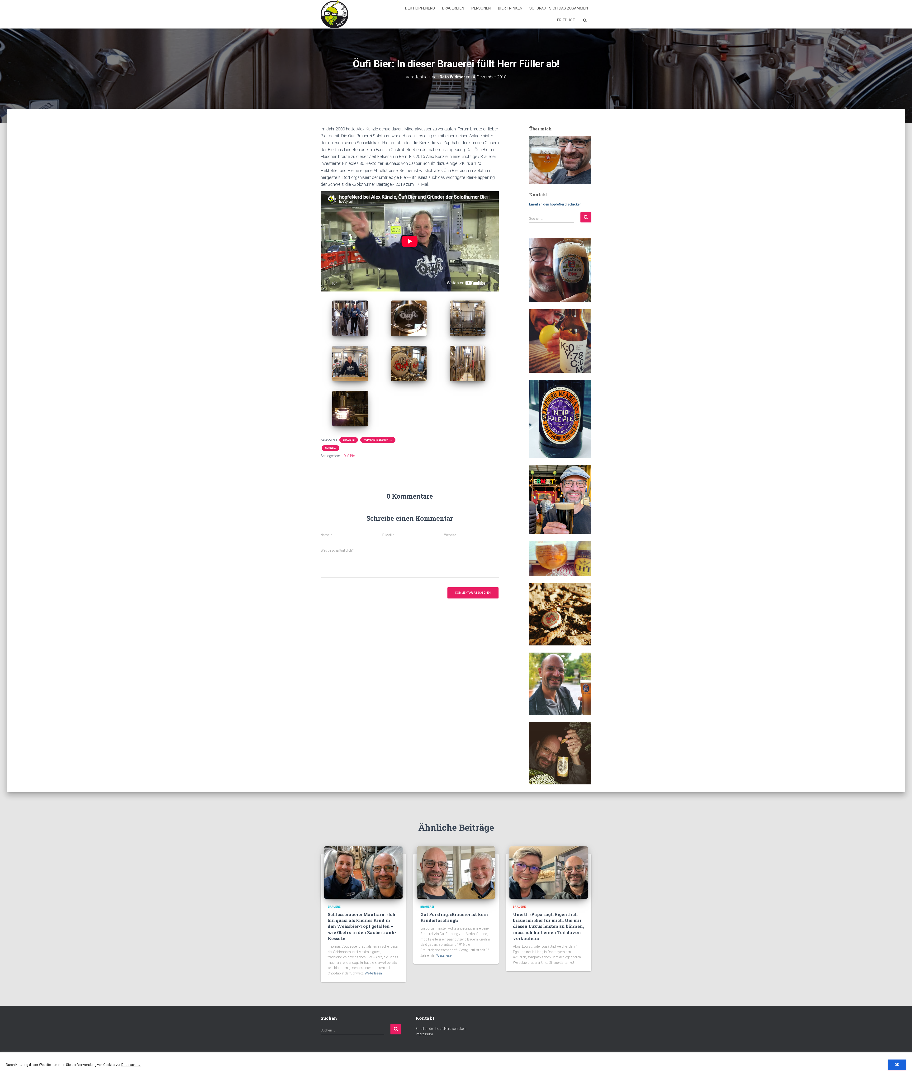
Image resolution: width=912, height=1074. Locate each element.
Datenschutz (131, 1065)
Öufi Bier (349, 456)
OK (897, 1065)
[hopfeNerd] (334, 14)
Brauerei (349, 440)
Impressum (424, 1034)
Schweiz (330, 448)
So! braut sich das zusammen (558, 8)
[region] (456, 1063)
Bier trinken (510, 8)
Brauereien (453, 8)
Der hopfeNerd (420, 8)
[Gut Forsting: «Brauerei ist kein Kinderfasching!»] (456, 872)
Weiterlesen (373, 973)
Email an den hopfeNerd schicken (555, 204)
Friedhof (566, 20)
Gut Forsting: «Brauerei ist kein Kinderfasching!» (454, 917)
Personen (481, 8)
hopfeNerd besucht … (378, 440)
